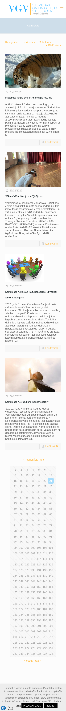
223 (45, 642)
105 (51, 547)
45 (27, 503)
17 (27, 481)
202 (45, 626)
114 (21, 559)
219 (21, 642)
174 (45, 603)
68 (38, 520)
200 (33, 626)
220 (27, 642)
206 (27, 631)
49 (50, 503)
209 (45, 631)
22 (15, 486)
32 (33, 492)
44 (21, 503)
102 (33, 547)
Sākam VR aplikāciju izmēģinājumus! (24, 196)
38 (27, 497)
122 (27, 564)
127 (15, 570)
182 (51, 609)
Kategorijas (11, 42)
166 (39, 598)
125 (45, 564)
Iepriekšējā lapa (35, 459)
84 (50, 531)
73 (27, 525)
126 (51, 564)
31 (27, 492)
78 (15, 531)
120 (15, 564)
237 (45, 653)
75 (38, 525)
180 (39, 609)
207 (33, 631)
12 (38, 475)
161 (51, 592)
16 (21, 481)
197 (15, 626)
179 (33, 609)
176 (15, 609)
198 (21, 626)
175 (51, 603)
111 (45, 553)
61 (38, 514)
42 (50, 497)
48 (44, 503)
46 (33, 503)
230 (45, 648)
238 (51, 653)
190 (15, 620)
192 (27, 620)
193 (33, 620)
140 (51, 575)
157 (27, 592)
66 (27, 520)
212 (21, 637)
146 (45, 581)
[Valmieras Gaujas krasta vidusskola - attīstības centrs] (33, 9)
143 (27, 581)
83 (44, 531)
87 (27, 536)
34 (44, 492)
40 (38, 497)
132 (45, 570)
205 (21, 631)
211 (15, 637)
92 (15, 542)
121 (21, 564)
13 (44, 475)
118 (45, 559)
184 (21, 614)
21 (50, 481)
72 (21, 525)
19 (38, 481)
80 (27, 531)
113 (15, 559)
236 (39, 653)
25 (33, 486)
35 (50, 492)
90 (44, 536)
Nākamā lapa (31, 660)
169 (15, 603)
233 (21, 653)
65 (21, 520)
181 (45, 609)
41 (44, 497)
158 (33, 592)
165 (33, 598)
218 (15, 642)
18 (33, 481)
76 (44, 525)
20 (44, 481)
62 (44, 514)
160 (45, 592)
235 (33, 653)
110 (39, 553)
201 (39, 626)
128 (21, 570)
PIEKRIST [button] (51, 706)
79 (21, 531)
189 (51, 614)
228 (33, 648)
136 (27, 575)
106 (15, 553)
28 (50, 486)
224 (51, 642)
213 (27, 637)
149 (21, 587)
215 (39, 637)
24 (27, 486)
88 (33, 536)
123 (33, 564)
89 (38, 536)
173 (39, 603)
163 (21, 598)
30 (21, 492)
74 (33, 525)
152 (39, 587)
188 (45, 614)
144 (33, 581)
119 (51, 559)
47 (38, 503)
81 (33, 531)
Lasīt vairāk (51, 142)
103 (39, 547)
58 (21, 514)
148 (15, 587)
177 (21, 609)
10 (27, 475)
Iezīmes (28, 42)
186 (33, 614)
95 (33, 542)
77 (50, 525)
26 (38, 486)
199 (27, 626)
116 (33, 559)
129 (27, 570)
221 (33, 642)
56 (50, 508)
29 (15, 492)
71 (15, 525)
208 (39, 631)
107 (21, 553)
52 (27, 508)
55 (44, 508)
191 (21, 620)
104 (45, 547)
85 (15, 536)
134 (15, 575)
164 (27, 598)
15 (15, 481)
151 (33, 587)
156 (21, 592)
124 (39, 564)
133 (51, 570)
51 (21, 508)
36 (15, 497)
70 (50, 520)
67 (33, 520)
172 (33, 603)
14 (50, 475)
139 (45, 575)
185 (27, 614)
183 (15, 614)
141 (15, 581)
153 (45, 587)
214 (33, 637)
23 (21, 486)
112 (51, 553)
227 (27, 648)
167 (45, 598)
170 (21, 603)
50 (15, 508)
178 (27, 609)
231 (51, 648)
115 (27, 559)
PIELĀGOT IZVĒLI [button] (32, 706)
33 (38, 492)
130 (33, 570)
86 (21, 536)
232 (15, 653)
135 (21, 575)
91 (50, 536)
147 (51, 581)
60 (33, 514)
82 (38, 531)
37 (21, 497)
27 (44, 486)
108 (27, 553)
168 (51, 598)
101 (27, 547)
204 (15, 631)
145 (39, 581)
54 (38, 508)
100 (21, 547)
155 (15, 592)
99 (15, 547)
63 (50, 514)
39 (33, 497)
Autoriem (47, 42)
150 (27, 587)
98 (50, 542)
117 (39, 559)
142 (21, 581)
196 (51, 620)
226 (21, 648)
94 (27, 542)
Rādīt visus (54, 45)
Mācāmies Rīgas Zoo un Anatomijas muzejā (28, 97)
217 (51, 637)
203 (51, 626)
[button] (8, 708)
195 (45, 620)
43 (15, 503)
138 (39, 575)
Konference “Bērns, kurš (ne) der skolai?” (27, 401)
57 (15, 514)
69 (44, 520)
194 (39, 620)
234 (27, 653)
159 (39, 592)
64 (15, 520)
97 (44, 542)
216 (45, 637)
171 (27, 603)
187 (39, 614)
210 (51, 631)
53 (33, 508)
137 (33, 575)
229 (39, 648)
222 (39, 642)
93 (21, 542)
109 (33, 553)
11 (33, 475)
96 (38, 542)
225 (15, 648)
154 (51, 587)
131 (39, 570)
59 (27, 514)
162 (15, 598)
